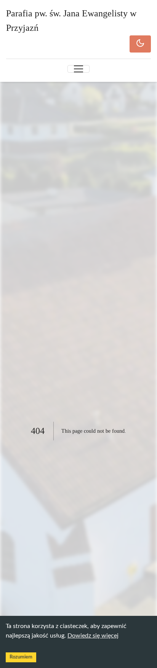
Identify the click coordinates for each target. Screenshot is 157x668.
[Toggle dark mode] (140, 44)
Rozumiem (21, 657)
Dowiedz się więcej (93, 636)
